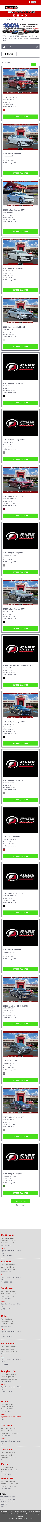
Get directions (6, 1245)
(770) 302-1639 (6, 1309)
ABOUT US (3, 1504)
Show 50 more (20, 1205)
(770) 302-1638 (6, 1282)
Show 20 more (20, 1201)
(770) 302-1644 (6, 1364)
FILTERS (10, 54)
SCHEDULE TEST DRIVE (8, 1499)
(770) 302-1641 (6, 1255)
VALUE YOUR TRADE (7, 1502)
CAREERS (3, 1506)
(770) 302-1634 (6, 1392)
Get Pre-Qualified (20, 116)
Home (3, 20)
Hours (3, 1253)
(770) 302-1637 (6, 1336)
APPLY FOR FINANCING (8, 1497)
